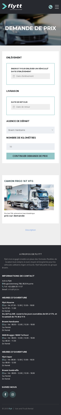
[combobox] (30, 130)
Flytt (10, 408)
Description (30, 230)
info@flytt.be (13, 289)
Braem (5, 267)
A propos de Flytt (30, 254)
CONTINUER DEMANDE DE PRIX (30, 156)
